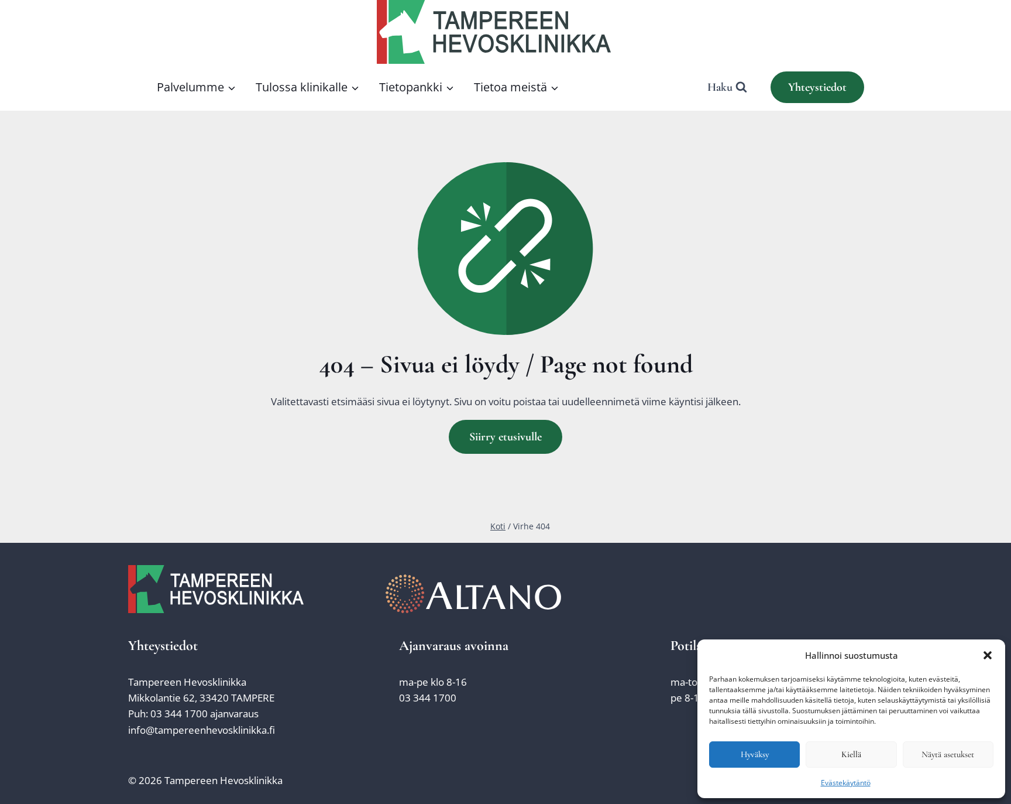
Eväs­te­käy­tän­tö (846, 783)
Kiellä (851, 754)
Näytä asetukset (947, 754)
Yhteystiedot (817, 87)
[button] (987, 655)
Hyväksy (755, 754)
